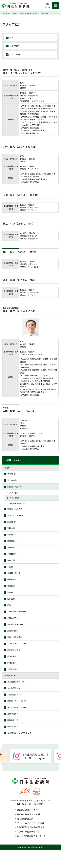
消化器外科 (12, 534)
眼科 (9, 605)
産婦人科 (11, 560)
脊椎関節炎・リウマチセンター (20, 733)
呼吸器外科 (12, 541)
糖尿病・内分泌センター (17, 701)
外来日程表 (14, 46)
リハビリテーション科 (16, 643)
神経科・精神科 (13, 573)
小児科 (10, 566)
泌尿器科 (11, 598)
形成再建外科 (12, 618)
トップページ (6, 13)
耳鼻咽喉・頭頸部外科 (16, 611)
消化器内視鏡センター (16, 707)
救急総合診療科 (13, 650)
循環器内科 (12, 473)
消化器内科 (12, 480)
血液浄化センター (14, 713)
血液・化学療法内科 (15, 515)
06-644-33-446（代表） (33, 803)
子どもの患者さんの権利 (28, 814)
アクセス (47, 7)
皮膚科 (10, 592)
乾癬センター (12, 726)
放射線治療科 (12, 630)
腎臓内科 (11, 528)
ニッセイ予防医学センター (29, 831)
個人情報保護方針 (25, 818)
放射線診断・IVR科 (15, 624)
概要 (11, 37)
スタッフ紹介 (15, 54)
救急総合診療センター (16, 681)
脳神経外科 (12, 579)
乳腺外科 (11, 547)
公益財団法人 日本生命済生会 (31, 827)
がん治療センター (14, 688)
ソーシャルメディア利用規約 (30, 822)
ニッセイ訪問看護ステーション (31, 836)
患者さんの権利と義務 (27, 810)
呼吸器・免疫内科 (14, 509)
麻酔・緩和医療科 (14, 637)
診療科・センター (18, 13)
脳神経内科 (12, 521)
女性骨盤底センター (15, 694)
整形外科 (11, 586)
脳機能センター (13, 720)
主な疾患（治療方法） (18, 503)
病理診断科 (12, 662)
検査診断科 (12, 656)
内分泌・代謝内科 (32, 13)
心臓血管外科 (12, 553)
